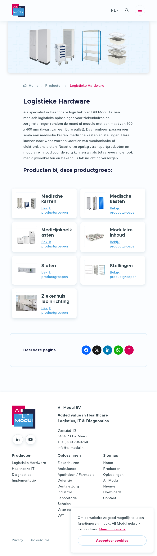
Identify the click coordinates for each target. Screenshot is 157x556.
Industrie (65, 491)
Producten (53, 85)
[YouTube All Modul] (30, 439)
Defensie (65, 480)
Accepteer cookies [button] (112, 540)
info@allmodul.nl (71, 447)
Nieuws (109, 486)
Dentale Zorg (68, 486)
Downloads (112, 491)
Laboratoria (67, 497)
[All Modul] (18, 10)
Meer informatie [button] (112, 529)
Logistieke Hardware (29, 462)
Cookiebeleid (39, 539)
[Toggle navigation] (140, 10)
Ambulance (67, 468)
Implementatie (24, 480)
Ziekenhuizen (68, 462)
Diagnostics (21, 474)
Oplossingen (113, 474)
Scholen (64, 503)
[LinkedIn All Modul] (18, 439)
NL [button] (113, 10)
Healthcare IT (23, 468)
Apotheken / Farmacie (76, 474)
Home (34, 85)
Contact (109, 497)
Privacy (17, 539)
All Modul (111, 480)
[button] (127, 10)
